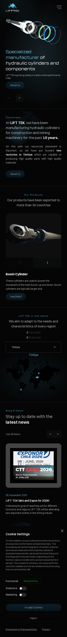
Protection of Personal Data (21, 629)
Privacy (46, 629)
